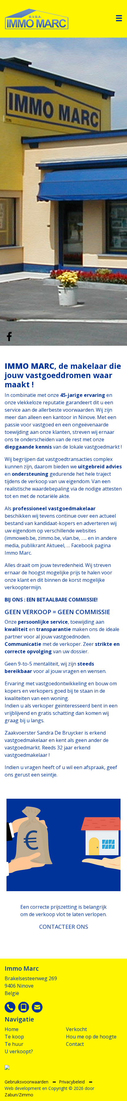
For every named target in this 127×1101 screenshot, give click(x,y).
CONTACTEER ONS (63, 926)
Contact (75, 1044)
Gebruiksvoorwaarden (27, 1082)
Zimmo (26, 1095)
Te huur (14, 1044)
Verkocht (76, 1029)
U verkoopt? (19, 1051)
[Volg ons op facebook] (9, 335)
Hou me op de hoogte (91, 1036)
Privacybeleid (72, 1082)
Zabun (11, 1095)
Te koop (14, 1036)
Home (11, 1029)
